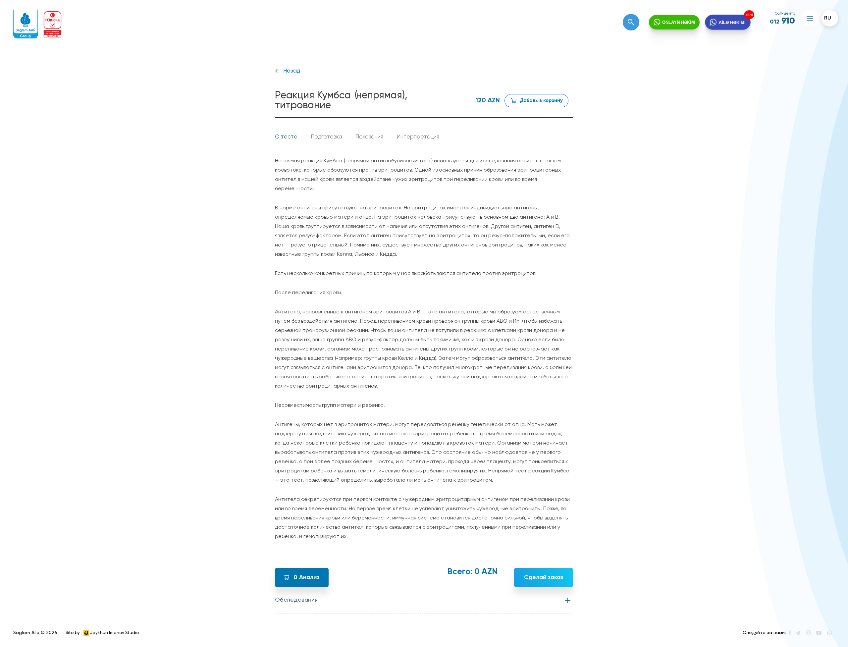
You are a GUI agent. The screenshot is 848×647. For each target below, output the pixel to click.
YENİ (750, 15)
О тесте (286, 137)
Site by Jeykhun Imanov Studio (102, 632)
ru (827, 18)
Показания (369, 137)
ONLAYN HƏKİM (678, 22)
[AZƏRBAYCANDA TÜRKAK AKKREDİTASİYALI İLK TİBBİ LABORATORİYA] (52, 24)
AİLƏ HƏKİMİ (732, 22)
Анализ (306, 577)
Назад (291, 71)
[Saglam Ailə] (25, 24)
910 (782, 21)
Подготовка (326, 137)
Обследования (296, 600)
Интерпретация (418, 137)
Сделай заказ (543, 577)
